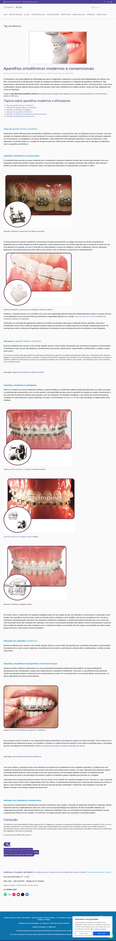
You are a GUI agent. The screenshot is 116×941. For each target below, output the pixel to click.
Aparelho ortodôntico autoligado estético (18, 537)
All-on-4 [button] (27, 14)
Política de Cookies (100, 929)
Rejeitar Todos (83, 933)
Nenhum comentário (66, 73)
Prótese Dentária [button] (53, 14)
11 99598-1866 (10, 889)
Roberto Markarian (19, 73)
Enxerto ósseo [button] (66, 14)
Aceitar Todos (101, 933)
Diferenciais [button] (91, 14)
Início (6, 14)
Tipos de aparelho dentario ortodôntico (20, 105)
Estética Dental (52, 73)
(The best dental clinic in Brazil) (99, 872)
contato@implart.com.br (31, 2)
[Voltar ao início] (13, 7)
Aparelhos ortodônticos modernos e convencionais (49, 68)
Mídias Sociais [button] (101, 14)
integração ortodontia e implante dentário (28, 372)
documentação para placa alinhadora (26, 756)
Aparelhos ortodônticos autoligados (18, 110)
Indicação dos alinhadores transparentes (20, 116)
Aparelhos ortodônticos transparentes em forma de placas (26, 114)
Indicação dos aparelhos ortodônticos (19, 112)
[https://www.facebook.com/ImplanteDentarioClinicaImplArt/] (105, 2)
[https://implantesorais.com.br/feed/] (111, 2)
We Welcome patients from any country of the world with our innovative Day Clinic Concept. (44, 931)
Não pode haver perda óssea (85, 316)
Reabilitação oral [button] (79, 14)
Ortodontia (42, 73)
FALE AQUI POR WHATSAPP (13, 2)
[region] (92, 926)
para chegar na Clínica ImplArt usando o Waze (22, 885)
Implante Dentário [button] (15, 14)
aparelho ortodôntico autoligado (20, 469)
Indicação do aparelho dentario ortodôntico (21, 108)
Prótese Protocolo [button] (38, 14)
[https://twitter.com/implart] (108, 2)
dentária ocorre (69, 397)
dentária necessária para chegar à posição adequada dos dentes (59, 746)
